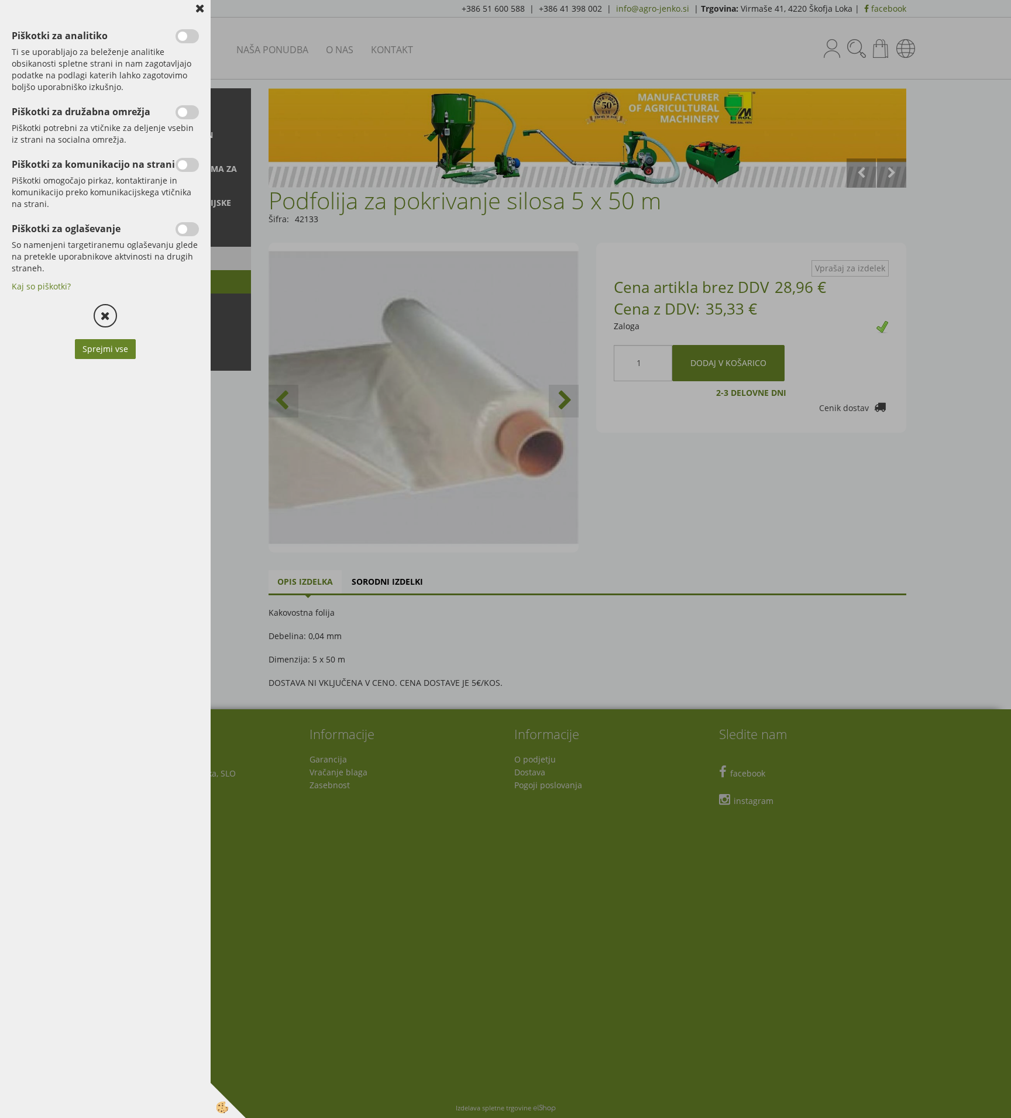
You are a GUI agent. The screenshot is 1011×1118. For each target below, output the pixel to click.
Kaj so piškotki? (41, 286)
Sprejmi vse (105, 348)
